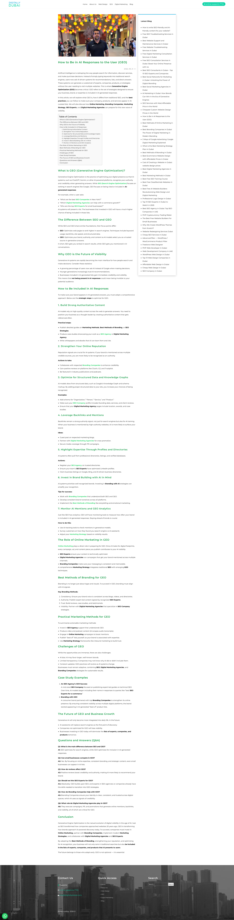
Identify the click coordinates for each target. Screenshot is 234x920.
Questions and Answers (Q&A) (71, 160)
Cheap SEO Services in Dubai (155, 235)
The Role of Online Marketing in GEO (73, 145)
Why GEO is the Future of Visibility (72, 125)
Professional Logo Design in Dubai (157, 199)
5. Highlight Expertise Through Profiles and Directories (81, 138)
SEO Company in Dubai (152, 271)
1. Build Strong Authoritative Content (74, 129)
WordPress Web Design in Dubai (156, 255)
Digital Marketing (121, 4)
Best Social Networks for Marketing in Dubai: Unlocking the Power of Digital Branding (157, 80)
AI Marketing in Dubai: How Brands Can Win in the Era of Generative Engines (157, 96)
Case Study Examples (68, 155)
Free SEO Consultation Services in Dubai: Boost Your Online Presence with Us (157, 63)
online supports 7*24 (215, 4)
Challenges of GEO (66, 153)
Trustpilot (63, 885)
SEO (111, 4)
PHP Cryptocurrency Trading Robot (157, 215)
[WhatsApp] (5, 916)
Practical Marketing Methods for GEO (73, 150)
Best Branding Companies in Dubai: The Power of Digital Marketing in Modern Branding (157, 133)
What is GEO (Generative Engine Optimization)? (77, 119)
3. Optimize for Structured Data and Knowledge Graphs (81, 134)
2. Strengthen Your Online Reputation (75, 131)
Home (85, 4)
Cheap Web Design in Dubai (154, 268)
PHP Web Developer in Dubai (155, 248)
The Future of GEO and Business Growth (75, 158)
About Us (92, 4)
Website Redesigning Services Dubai (158, 232)
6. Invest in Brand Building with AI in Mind (76, 140)
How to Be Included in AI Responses (73, 127)
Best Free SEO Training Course (155, 179)
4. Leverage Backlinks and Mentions (74, 136)
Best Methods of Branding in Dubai (157, 153)
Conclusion (64, 163)
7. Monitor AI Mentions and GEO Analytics (76, 143)
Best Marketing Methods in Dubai (156, 176)
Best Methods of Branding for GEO (72, 148)
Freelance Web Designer (153, 245)
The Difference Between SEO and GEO (74, 122)
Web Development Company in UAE (158, 251)
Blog (131, 4)
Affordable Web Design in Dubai (156, 264)
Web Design (102, 4)
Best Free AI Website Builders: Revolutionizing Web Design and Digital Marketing (156, 192)
